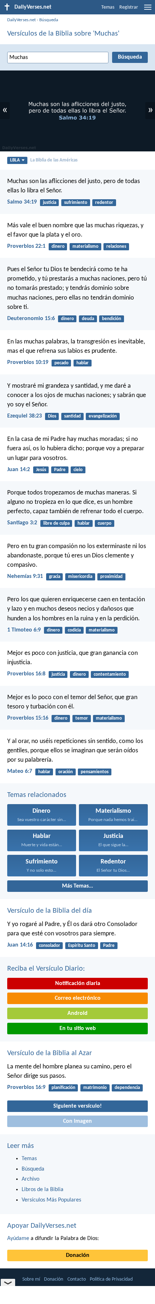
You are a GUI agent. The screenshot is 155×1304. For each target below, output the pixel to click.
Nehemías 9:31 (25, 576)
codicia (74, 630)
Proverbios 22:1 (26, 246)
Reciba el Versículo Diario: (46, 968)
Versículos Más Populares (51, 1200)
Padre (60, 470)
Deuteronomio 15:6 (31, 319)
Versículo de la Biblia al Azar (49, 1053)
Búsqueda (48, 20)
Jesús (41, 470)
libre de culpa (56, 523)
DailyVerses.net (21, 20)
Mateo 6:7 (19, 771)
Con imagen (77, 1121)
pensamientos (94, 772)
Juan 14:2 (18, 470)
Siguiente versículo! (77, 1106)
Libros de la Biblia (42, 1190)
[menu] (148, 10)
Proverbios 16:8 (26, 674)
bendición (111, 318)
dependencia (127, 1087)
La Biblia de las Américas (54, 160)
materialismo (85, 246)
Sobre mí (31, 1279)
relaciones (116, 246)
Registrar (128, 7)
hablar (82, 363)
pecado (61, 363)
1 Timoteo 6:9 (24, 630)
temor (81, 718)
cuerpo (104, 523)
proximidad (111, 576)
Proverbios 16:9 (26, 1087)
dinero (58, 246)
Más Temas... (77, 886)
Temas (107, 7)
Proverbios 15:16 (27, 718)
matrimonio (95, 1087)
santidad (72, 416)
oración (65, 772)
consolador (49, 945)
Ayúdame (18, 1238)
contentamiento (110, 674)
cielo (78, 470)
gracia (54, 576)
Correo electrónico (78, 998)
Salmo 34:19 (22, 202)
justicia (49, 202)
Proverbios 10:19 (27, 362)
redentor (104, 202)
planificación (63, 1087)
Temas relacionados (36, 795)
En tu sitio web (77, 1028)
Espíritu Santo (81, 945)
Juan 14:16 (20, 945)
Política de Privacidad (111, 1279)
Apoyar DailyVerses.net (41, 1226)
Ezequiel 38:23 (24, 416)
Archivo (30, 1179)
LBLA (15, 160)
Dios (52, 416)
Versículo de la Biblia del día (49, 911)
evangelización (103, 416)
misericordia (80, 576)
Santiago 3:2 (22, 523)
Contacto (76, 1279)
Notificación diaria (77, 983)
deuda (88, 318)
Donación (77, 1255)
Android (77, 1013)
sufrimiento (75, 202)
